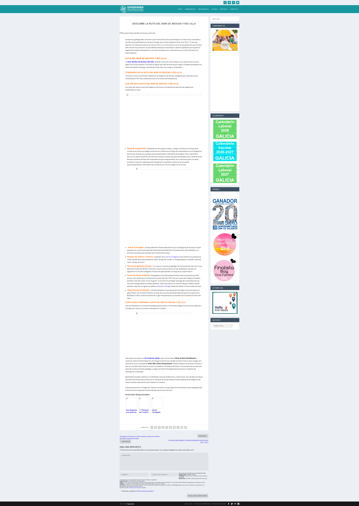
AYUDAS (214, 9)
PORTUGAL (223, 9)
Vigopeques (130, 504)
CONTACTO (234, 9)
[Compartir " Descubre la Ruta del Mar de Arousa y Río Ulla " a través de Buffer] (174, 427)
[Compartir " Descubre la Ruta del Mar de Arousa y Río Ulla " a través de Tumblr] (163, 427)
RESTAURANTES (203, 9)
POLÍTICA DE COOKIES (219, 504)
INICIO (180, 9)
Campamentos (190, 9)
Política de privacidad (145, 491)
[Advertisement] (224, 81)
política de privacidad (135, 487)
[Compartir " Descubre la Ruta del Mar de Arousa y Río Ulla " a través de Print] (185, 427)
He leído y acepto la (138, 491)
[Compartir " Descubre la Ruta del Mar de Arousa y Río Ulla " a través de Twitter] (155, 427)
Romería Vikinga (164, 286)
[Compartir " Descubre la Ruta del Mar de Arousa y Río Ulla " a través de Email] (182, 427)
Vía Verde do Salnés (152, 358)
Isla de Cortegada (172, 257)
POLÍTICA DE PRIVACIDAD (202, 504)
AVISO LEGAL (189, 504)
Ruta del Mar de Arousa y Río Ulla (140, 62)
